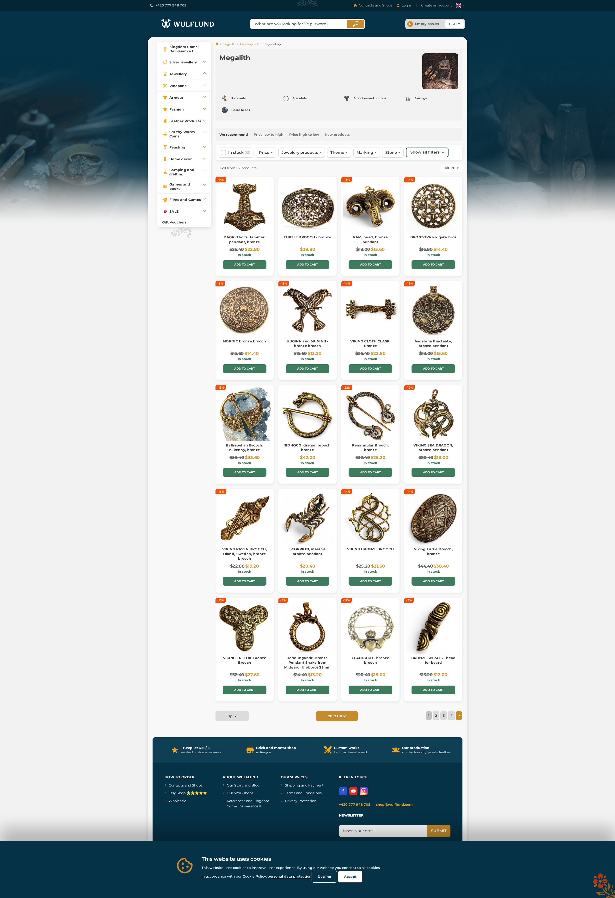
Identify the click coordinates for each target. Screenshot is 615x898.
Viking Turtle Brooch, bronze (433, 551)
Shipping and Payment (304, 785)
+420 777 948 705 (170, 5)
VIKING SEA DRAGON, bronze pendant (433, 447)
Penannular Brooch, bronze (370, 447)
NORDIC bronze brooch (244, 341)
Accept (350, 876)
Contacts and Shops (376, 5)
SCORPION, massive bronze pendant (307, 551)
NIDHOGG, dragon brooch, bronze (307, 447)
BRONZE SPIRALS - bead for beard (433, 660)
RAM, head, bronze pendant (370, 239)
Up (231, 716)
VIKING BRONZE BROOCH (370, 549)
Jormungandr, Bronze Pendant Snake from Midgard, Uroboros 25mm (307, 662)
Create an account (436, 5)
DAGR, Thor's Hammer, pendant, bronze (245, 239)
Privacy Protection (300, 801)
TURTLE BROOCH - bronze (307, 237)
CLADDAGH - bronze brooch (370, 660)
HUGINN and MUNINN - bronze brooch (307, 343)
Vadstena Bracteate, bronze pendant (433, 343)
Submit (439, 831)
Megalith (229, 44)
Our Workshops (240, 793)
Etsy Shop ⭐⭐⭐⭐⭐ (188, 793)
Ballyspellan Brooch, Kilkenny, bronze (244, 447)
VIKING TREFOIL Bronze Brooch (244, 660)
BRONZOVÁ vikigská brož (433, 237)
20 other (337, 716)
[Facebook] (343, 791)
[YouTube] (353, 791)
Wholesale (177, 801)
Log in (407, 5)
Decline (324, 876)
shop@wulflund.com (394, 804)
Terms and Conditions (303, 793)
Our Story (235, 785)
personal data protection (290, 876)
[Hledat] (355, 24)
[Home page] (217, 44)
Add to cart (244, 264)
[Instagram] (364, 791)
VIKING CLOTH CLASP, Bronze (370, 343)
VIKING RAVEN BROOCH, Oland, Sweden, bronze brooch (244, 554)
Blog (256, 785)
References (236, 801)
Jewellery (246, 44)
